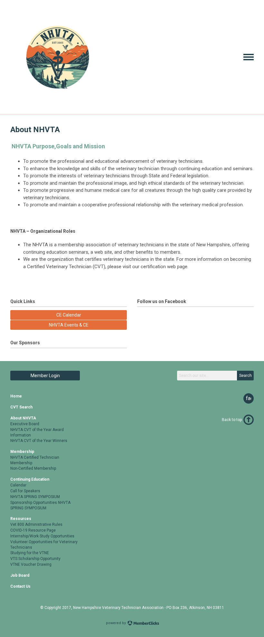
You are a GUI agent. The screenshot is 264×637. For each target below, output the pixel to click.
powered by (116, 623)
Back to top (232, 419)
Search (245, 375)
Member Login (45, 375)
